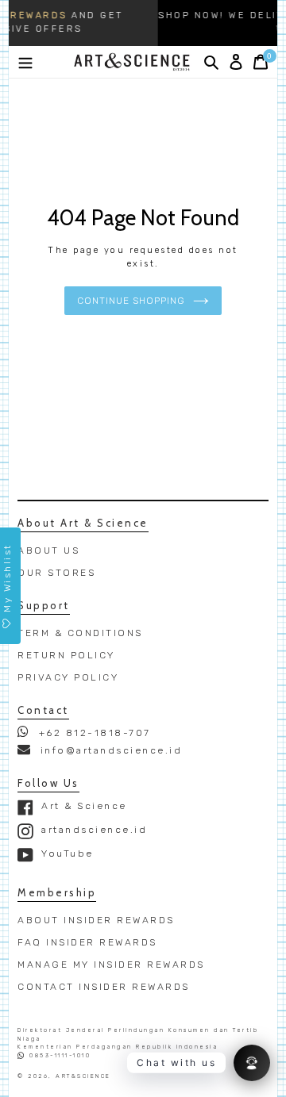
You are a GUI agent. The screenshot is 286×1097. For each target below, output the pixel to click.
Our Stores (56, 572)
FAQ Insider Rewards (87, 942)
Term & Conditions (80, 633)
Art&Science (83, 1076)
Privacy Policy (67, 677)
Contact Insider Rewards (103, 986)
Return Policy (66, 655)
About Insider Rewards (96, 920)
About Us (48, 550)
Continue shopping (130, 300)
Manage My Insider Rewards (111, 964)
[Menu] (25, 62)
